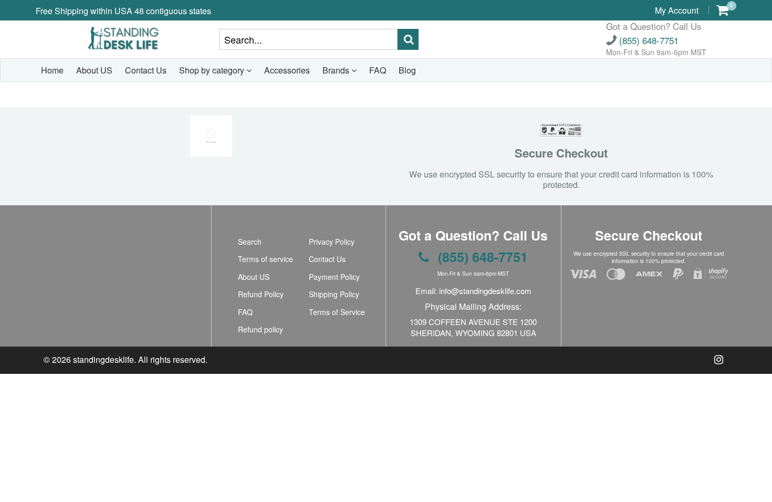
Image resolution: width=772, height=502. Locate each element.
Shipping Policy (334, 294)
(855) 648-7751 (648, 40)
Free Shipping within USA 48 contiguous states (123, 11)
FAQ (377, 70)
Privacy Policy (331, 241)
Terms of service (265, 259)
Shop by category (212, 70)
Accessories (287, 70)
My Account (676, 10)
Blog (407, 70)
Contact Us (145, 70)
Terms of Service (337, 312)
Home (52, 70)
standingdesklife (103, 359)
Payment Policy (334, 276)
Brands (336, 70)
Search (250, 241)
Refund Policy (261, 294)
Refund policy (260, 329)
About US (94, 70)
